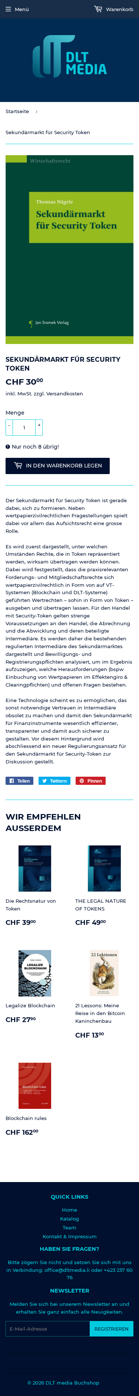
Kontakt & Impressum (70, 1236)
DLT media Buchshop (72, 1383)
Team (69, 1227)
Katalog (69, 1219)
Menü (22, 9)
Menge (15, 412)
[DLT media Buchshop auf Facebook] (68, 1363)
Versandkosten (64, 393)
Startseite (17, 111)
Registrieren (112, 1329)
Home (69, 1210)
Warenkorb (119, 9)
